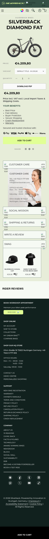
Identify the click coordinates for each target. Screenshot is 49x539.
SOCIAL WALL (9, 455)
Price (6, 63)
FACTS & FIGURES (11, 439)
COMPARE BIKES (11, 339)
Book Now (12, 312)
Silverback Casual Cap (12, 270)
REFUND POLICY (11, 406)
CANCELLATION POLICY (14, 409)
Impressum (34, 501)
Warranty (9, 123)
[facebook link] (26, 149)
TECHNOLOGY (10, 442)
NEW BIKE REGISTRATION (14, 390)
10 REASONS (9, 433)
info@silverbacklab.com (20, 182)
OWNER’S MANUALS (12, 397)
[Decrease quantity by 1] (16, 78)
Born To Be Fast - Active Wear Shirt (30, 270)
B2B (5, 461)
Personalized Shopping (15, 379)
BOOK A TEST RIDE (12, 467)
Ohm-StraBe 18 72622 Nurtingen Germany (23, 350)
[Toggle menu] (2, 10)
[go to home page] (13, 4)
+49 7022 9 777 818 (21, 179)
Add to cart (24, 140)
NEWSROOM (9, 449)
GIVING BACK (9, 436)
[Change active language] (43, 3)
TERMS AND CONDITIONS (14, 400)
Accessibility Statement (17, 504)
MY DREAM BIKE (12, 335)
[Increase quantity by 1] (28, 78)
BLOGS (7, 452)
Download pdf (24, 86)
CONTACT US (9, 373)
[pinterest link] (33, 149)
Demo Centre (10, 376)
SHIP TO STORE (10, 329)
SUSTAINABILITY (10, 458)
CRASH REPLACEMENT (13, 419)
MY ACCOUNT (9, 326)
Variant (7, 71)
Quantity (7, 78)
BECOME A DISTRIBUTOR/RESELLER (19, 464)
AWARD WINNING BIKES (14, 446)
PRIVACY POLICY (11, 403)
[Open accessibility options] (32, 4)
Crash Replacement (14, 120)
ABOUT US (8, 430)
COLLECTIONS (10, 332)
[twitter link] (29, 149)
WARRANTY (8, 394)
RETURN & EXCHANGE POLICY (16, 412)
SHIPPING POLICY (11, 415)
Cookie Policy (36, 504)
